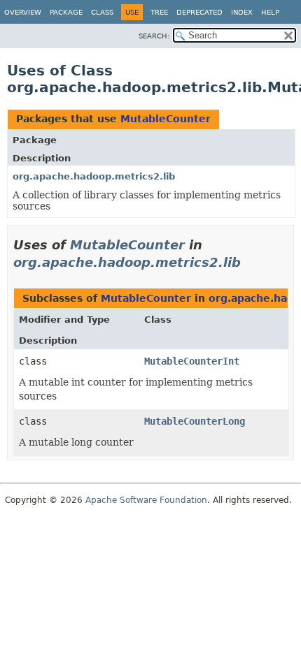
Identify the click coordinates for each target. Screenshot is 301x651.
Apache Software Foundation (146, 500)
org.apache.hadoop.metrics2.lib (94, 176)
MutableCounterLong (194, 421)
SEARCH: (154, 36)
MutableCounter (165, 118)
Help (270, 12)
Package (66, 12)
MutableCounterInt (191, 361)
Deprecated (199, 12)
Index (242, 12)
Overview (22, 12)
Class (102, 12)
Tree (159, 12)
